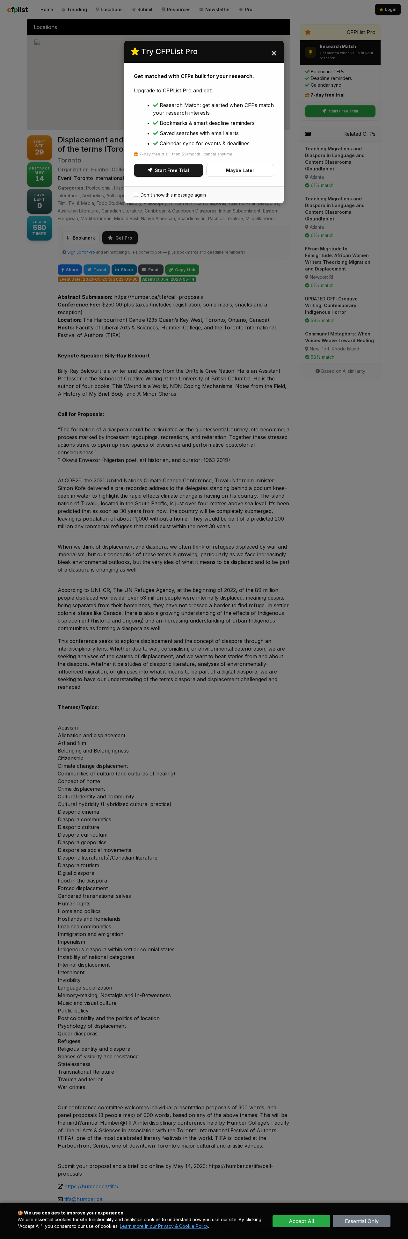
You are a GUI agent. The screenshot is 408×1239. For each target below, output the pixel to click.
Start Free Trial (172, 170)
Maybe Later (240, 170)
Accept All (301, 1221)
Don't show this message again (173, 195)
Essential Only (362, 1221)
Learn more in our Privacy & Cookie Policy (164, 1226)
